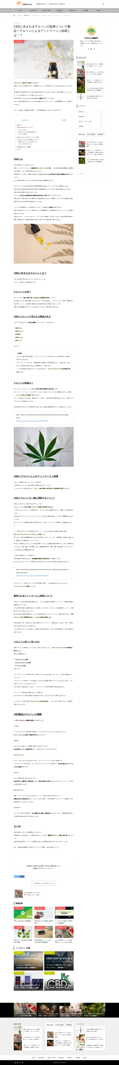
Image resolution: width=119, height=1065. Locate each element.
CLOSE (64, 120)
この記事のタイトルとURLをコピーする (44, 883)
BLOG (20, 10)
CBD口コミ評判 (46, 10)
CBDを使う (72, 10)
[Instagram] (94, 49)
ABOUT (99, 10)
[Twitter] (91, 49)
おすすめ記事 (91, 134)
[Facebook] (88, 49)
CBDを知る (59, 10)
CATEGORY (33, 10)
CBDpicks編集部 (91, 38)
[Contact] (22, 1062)
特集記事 (100, 134)
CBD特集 (85, 10)
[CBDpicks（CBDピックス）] (23, 4)
